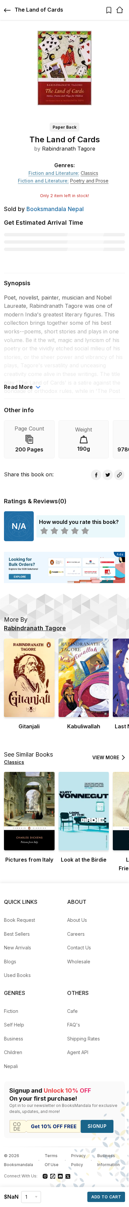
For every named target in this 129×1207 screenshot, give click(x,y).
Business (13, 1038)
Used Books (17, 975)
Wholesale (78, 961)
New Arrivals (17, 947)
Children (13, 1052)
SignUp (97, 1126)
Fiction (11, 1011)
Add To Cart (106, 1196)
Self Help (14, 1024)
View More (105, 757)
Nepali (11, 1066)
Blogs (10, 961)
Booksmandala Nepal (55, 209)
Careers (76, 934)
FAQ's (73, 1024)
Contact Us (79, 947)
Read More (18, 387)
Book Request (19, 920)
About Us (77, 920)
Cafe (72, 1011)
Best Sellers (17, 934)
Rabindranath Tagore (68, 148)
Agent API (77, 1052)
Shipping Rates (83, 1038)
